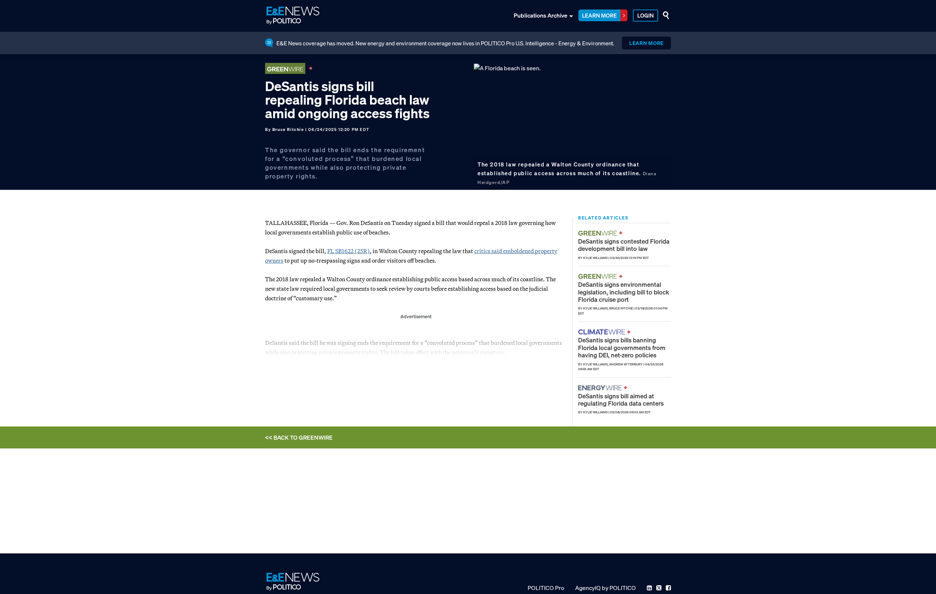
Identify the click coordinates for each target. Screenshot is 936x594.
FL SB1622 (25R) (348, 251)
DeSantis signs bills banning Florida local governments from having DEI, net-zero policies (621, 347)
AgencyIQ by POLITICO (605, 588)
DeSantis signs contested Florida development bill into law (623, 245)
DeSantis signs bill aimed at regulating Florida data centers (621, 399)
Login (645, 15)
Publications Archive (540, 15)
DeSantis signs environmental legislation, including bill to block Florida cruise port (623, 292)
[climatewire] (602, 332)
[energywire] (601, 388)
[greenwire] (598, 233)
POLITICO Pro (546, 588)
